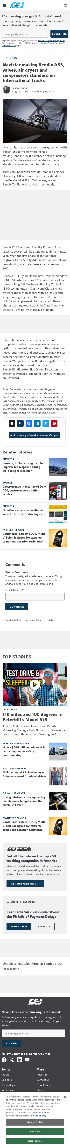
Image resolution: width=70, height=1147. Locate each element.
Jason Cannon (20, 87)
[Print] (12, 423)
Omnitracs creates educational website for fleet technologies (23, 512)
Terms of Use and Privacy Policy (51, 40)
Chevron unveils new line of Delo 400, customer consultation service (24, 490)
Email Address (14, 590)
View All (44, 926)
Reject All (35, 1131)
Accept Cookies (35, 1141)
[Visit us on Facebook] (4, 1059)
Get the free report (25, 883)
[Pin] (54, 423)
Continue (17, 606)
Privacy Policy (54, 43)
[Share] (29, 423)
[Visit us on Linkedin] (19, 1059)
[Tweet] (45, 423)
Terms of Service (9, 45)
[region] (35, 1119)
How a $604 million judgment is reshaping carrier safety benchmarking (24, 751)
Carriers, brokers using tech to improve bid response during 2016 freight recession (23, 467)
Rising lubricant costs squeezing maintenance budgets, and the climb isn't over (24, 801)
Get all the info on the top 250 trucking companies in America (32, 858)
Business (10, 58)
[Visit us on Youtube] (27, 1059)
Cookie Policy (39, 1115)
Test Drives (10, 709)
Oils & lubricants (14, 793)
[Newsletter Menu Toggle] (65, 5)
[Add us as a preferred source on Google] (20, 423)
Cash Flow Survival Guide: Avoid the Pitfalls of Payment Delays (33, 914)
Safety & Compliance (16, 743)
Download (19, 926)
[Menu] (5, 5)
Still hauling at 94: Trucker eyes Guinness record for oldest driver (24, 774)
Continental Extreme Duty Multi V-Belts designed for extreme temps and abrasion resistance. (24, 537)
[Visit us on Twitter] (11, 1059)
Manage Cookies (35, 1122)
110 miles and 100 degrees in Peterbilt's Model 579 (33, 717)
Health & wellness (14, 768)
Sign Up (11, 1043)
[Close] (64, 1097)
